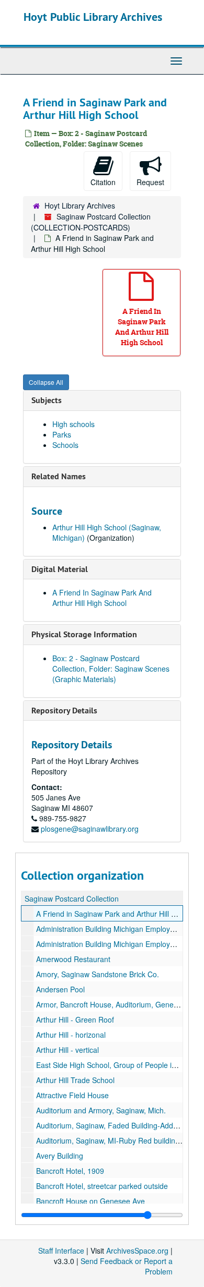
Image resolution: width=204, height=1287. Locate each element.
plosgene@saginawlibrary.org (90, 828)
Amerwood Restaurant (73, 959)
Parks (61, 434)
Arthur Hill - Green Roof (75, 1019)
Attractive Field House (72, 1095)
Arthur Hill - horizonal (71, 1034)
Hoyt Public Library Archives (93, 16)
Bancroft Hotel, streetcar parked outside (102, 1186)
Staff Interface (61, 1250)
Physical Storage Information (84, 634)
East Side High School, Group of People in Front (116, 1065)
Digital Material (59, 569)
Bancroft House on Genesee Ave (90, 1201)
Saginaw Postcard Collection (72, 898)
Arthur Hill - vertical (67, 1050)
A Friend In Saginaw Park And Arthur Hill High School (102, 597)
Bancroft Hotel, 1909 (70, 1170)
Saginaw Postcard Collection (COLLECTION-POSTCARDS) (91, 222)
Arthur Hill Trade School (75, 1080)
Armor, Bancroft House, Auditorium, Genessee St (117, 1004)
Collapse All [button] (46, 382)
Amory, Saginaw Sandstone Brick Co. (97, 974)
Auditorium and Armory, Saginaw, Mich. (101, 1110)
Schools (65, 445)
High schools (73, 424)
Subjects (46, 400)
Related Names (58, 476)
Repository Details (64, 710)
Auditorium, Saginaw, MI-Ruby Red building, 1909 (118, 1140)
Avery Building (59, 1155)
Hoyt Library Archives (79, 205)
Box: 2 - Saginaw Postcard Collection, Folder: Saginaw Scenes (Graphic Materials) (110, 668)
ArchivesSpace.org (137, 1250)
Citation (103, 182)
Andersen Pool (60, 989)
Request (150, 182)
